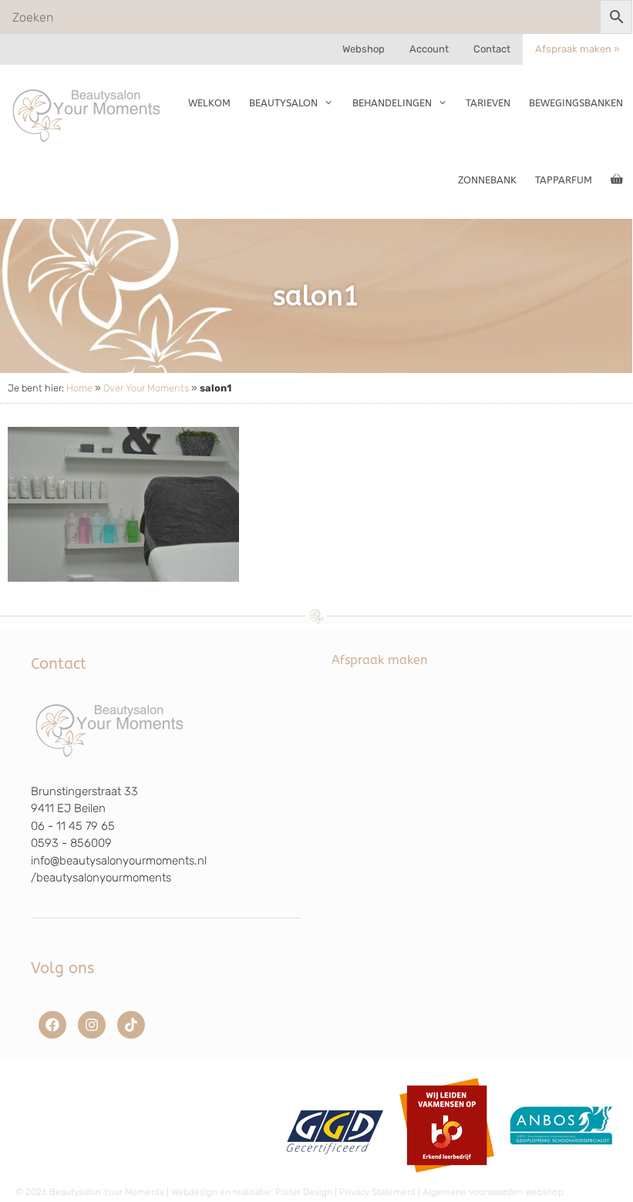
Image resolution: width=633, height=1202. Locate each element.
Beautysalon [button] (283, 103)
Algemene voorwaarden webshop (493, 1192)
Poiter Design (303, 1192)
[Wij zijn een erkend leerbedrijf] (447, 1178)
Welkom (209, 103)
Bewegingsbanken (576, 103)
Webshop (363, 49)
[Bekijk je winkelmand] (616, 180)
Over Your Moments (146, 388)
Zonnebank (487, 180)
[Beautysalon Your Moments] (87, 114)
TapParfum (563, 180)
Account (429, 49)
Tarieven (488, 103)
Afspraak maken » (577, 49)
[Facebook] (52, 1025)
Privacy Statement (377, 1192)
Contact (491, 49)
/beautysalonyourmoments (101, 878)
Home (79, 388)
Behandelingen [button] (392, 103)
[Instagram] (92, 1025)
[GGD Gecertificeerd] (333, 1178)
